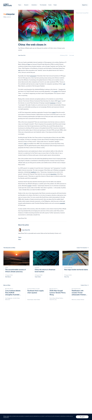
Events (50, 5)
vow (59, 101)
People (55, 5)
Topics (19, 5)
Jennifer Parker (16, 298)
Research (26, 5)
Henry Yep (66, 276)
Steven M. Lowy (53, 299)
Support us (84, 5)
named (54, 112)
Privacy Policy (6, 417)
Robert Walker (37, 299)
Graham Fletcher (80, 299)
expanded (62, 203)
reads (25, 143)
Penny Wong (52, 298)
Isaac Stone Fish (21, 55)
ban (29, 64)
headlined (33, 172)
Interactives (34, 5)
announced (33, 76)
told (19, 70)
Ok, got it (82, 416)
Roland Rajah (30, 299)
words (55, 91)
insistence (52, 103)
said (64, 84)
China (4, 17)
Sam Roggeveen (8, 298)
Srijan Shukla (38, 276)
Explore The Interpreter (82, 247)
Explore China (84, 285)
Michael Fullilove (59, 298)
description (53, 174)
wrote (29, 185)
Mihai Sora (7, 299)
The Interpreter (43, 5)
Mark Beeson (8, 276)
